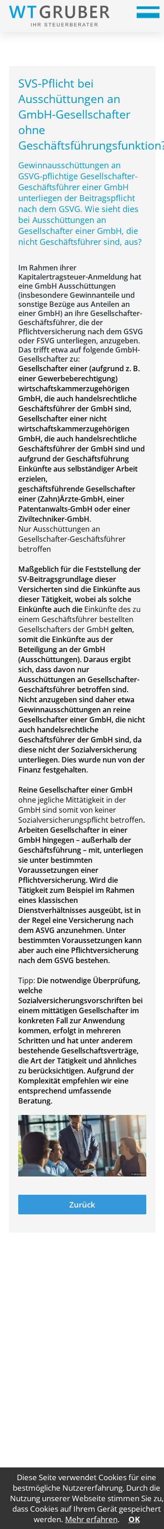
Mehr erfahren (91, 1519)
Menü (148, 15)
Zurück (82, 1204)
